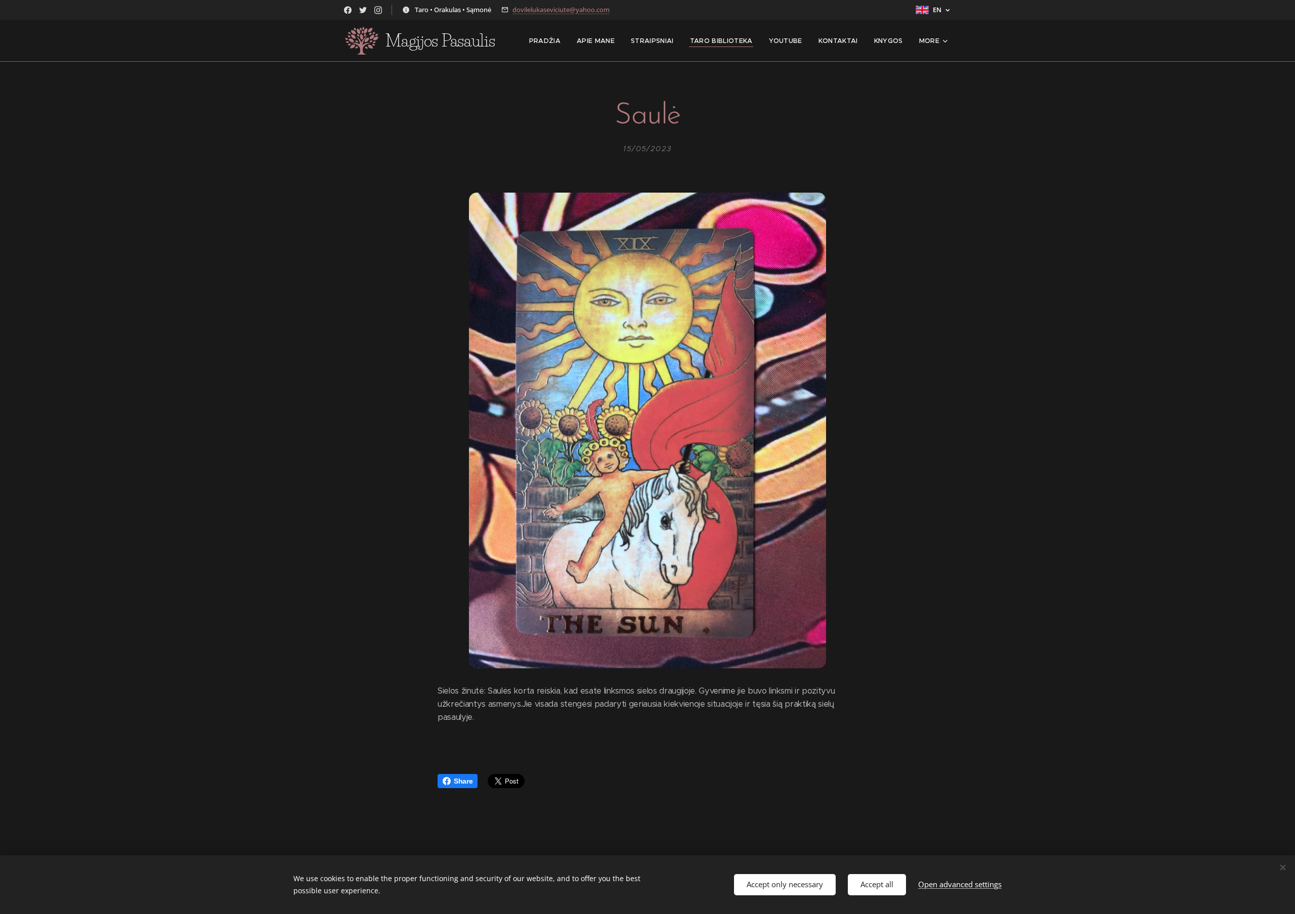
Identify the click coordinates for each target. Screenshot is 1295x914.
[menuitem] (548, 41)
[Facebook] (347, 10)
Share (463, 781)
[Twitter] (363, 10)
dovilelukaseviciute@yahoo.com (561, 9)
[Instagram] (378, 10)
